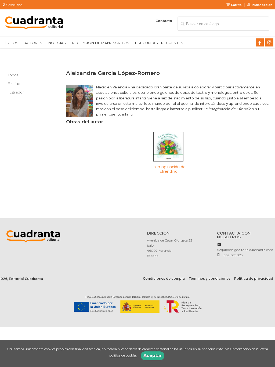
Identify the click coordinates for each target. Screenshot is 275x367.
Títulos (11, 43)
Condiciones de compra (164, 278)
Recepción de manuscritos (100, 43)
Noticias (57, 43)
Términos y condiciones (209, 278)
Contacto (163, 21)
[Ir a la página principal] (34, 22)
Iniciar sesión (262, 5)
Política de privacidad (253, 278)
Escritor (14, 83)
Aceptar (152, 355)
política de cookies (123, 356)
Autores (33, 43)
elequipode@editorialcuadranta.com (245, 250)
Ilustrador (16, 92)
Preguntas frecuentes (159, 43)
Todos (13, 75)
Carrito (236, 5)
